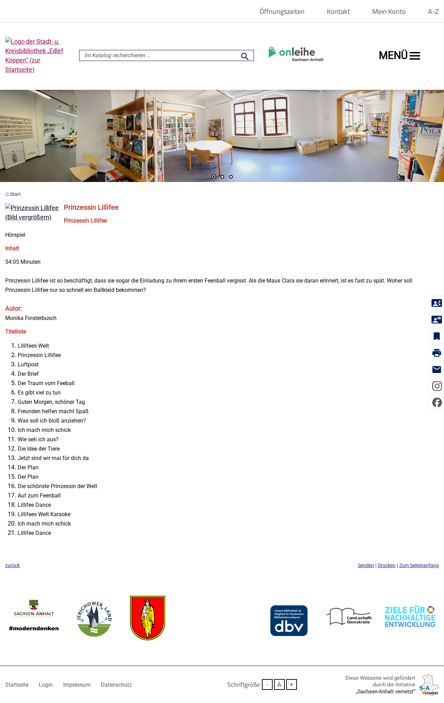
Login (46, 685)
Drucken (386, 566)
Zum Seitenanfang (419, 566)
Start (15, 194)
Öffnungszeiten (282, 11)
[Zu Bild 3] (231, 177)
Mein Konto (389, 11)
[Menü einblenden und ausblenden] (414, 55)
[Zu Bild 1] (213, 177)
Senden (366, 566)
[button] (28, 136)
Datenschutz (116, 685)
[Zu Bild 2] (222, 177)
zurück (12, 566)
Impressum (77, 685)
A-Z (433, 11)
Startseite (16, 685)
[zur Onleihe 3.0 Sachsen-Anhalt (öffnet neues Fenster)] (296, 64)
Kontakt (338, 11)
